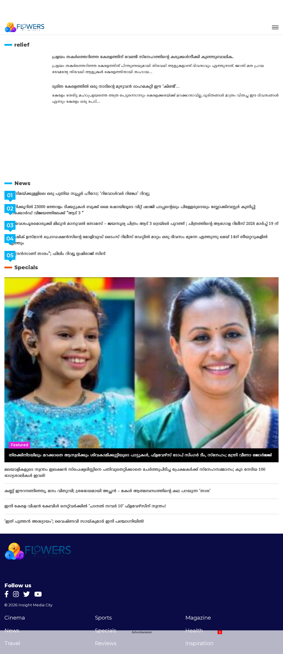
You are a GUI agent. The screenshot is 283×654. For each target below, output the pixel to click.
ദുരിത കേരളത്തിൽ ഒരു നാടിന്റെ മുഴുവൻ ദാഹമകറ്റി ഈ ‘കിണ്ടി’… (116, 86)
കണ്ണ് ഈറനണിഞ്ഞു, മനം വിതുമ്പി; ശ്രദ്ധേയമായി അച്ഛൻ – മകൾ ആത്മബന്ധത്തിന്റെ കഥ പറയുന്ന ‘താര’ (107, 494)
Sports (103, 621)
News (22, 183)
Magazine (198, 621)
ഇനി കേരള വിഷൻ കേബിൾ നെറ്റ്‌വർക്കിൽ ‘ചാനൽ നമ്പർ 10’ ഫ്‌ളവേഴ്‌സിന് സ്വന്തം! (85, 509)
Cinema (14, 621)
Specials (26, 271)
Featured (19, 448)
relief (21, 45)
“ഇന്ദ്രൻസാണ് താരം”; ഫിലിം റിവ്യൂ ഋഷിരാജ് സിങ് (68, 257)
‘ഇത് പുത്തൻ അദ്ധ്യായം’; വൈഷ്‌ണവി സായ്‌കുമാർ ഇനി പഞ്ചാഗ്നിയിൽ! (74, 525)
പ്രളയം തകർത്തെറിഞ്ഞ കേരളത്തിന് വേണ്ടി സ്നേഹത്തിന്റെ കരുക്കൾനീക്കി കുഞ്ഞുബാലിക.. (143, 57)
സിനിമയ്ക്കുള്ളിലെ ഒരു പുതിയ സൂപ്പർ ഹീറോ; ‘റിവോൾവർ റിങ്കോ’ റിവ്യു (90, 193)
